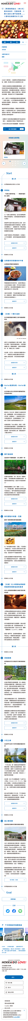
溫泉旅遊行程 (19, 946)
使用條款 (7, 1001)
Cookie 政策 (9, 1006)
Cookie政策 (16, 1017)
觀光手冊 (11, 992)
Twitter (8, 911)
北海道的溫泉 (10, 946)
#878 (4, 142)
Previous (4, 163)
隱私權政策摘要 (9, 1003)
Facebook (14, 911)
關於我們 (7, 1008)
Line (20, 911)
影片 (9, 987)
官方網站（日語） (14, 880)
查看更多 (14, 248)
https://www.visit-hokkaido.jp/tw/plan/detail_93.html (14, 930)
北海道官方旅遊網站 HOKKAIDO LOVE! (10, 3)
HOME (3, 946)
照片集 (10, 983)
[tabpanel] (14, 150)
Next (24, 163)
